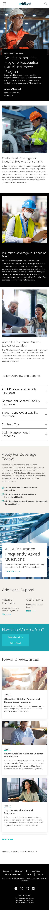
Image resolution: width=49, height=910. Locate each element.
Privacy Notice (35, 871)
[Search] (45, 3)
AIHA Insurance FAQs (24, 900)
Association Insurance (11, 851)
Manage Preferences (13, 874)
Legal (29, 874)
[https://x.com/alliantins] (21, 888)
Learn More (10, 571)
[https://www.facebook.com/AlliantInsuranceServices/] (16, 888)
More (4, 614)
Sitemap (41, 874)
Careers (6, 871)
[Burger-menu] (4, 3)
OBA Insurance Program (24, 898)
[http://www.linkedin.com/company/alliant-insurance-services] (33, 888)
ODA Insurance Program (24, 902)
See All (5, 839)
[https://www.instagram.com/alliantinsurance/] (27, 888)
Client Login (19, 871)
